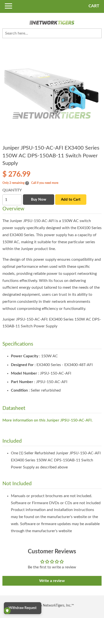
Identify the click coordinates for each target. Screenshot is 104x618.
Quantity (12, 190)
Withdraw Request (23, 608)
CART (94, 6)
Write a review (52, 581)
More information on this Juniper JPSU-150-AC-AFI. (47, 420)
